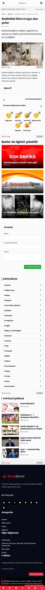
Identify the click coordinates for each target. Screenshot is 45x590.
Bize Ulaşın (6, 549)
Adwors (8, 361)
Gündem (8, 310)
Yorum (6, 252)
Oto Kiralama (10, 386)
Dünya (7, 295)
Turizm (7, 376)
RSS (4, 552)
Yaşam (7, 371)
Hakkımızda (6, 540)
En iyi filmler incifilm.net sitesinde (21, 212)
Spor (7, 346)
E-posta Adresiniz (10, 243)
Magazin (8, 300)
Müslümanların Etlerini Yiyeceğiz (20, 162)
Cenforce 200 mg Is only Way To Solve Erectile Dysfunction (18, 544)
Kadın (7, 381)
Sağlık (7, 326)
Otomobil (8, 316)
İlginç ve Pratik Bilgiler (13, 331)
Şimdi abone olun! (36, 574)
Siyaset (8, 285)
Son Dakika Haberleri (12, 305)
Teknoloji (8, 351)
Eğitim (7, 356)
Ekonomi (8, 336)
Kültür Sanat (9, 290)
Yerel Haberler (10, 366)
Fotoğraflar (9, 321)
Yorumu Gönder (33, 267)
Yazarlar (8, 341)
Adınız (6, 233)
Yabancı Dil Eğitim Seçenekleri (19, 187)
